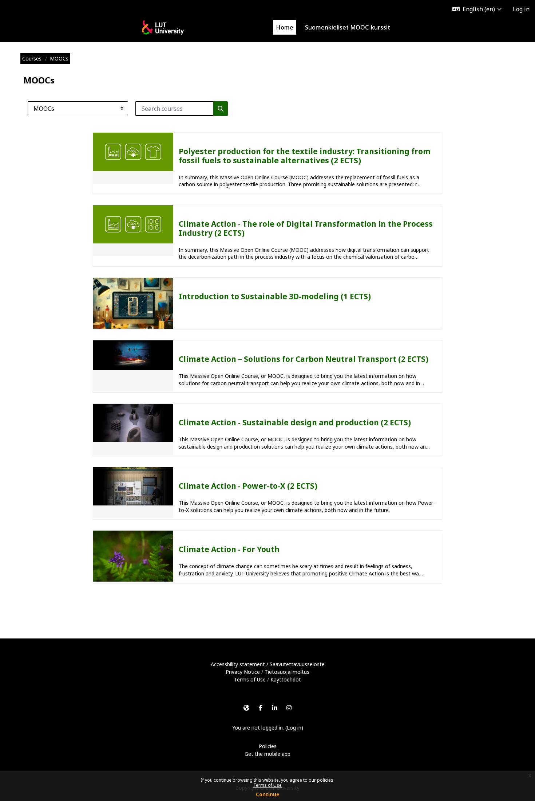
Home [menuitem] (284, 27)
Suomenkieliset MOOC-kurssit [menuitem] (347, 27)
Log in (521, 9)
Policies (268, 746)
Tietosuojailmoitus (287, 671)
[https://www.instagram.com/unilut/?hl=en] (289, 707)
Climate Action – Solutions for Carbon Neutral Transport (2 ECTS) (303, 359)
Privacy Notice (243, 671)
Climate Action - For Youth (229, 549)
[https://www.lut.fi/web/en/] (246, 707)
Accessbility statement (238, 664)
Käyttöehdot (285, 679)
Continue (268, 794)
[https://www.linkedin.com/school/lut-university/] (274, 707)
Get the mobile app (267, 753)
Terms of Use (267, 785)
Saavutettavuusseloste (297, 664)
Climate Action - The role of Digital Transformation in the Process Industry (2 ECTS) (306, 228)
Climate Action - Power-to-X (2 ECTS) (248, 486)
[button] (477, 9)
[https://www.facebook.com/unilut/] (260, 707)
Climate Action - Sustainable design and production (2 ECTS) (295, 422)
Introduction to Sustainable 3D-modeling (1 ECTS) (275, 296)
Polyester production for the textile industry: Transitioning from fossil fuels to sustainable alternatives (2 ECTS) (305, 155)
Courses (31, 58)
